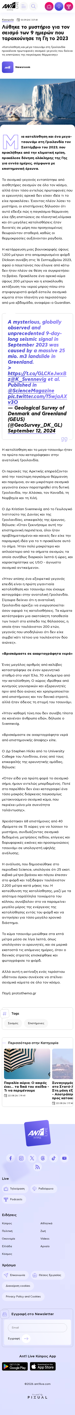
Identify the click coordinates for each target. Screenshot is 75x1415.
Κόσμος (7, 1254)
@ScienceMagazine (31, 390)
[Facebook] (10, 1158)
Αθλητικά (46, 1223)
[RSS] (37, 1167)
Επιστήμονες (36, 1023)
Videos (44, 1238)
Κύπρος (7, 1223)
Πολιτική (7, 1231)
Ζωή (43, 1231)
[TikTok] (53, 1158)
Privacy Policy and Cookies (23, 1296)
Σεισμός (13, 1023)
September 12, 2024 (32, 430)
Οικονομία (8, 1238)
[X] (32, 1158)
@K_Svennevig (28, 379)
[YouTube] (64, 1158)
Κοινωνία (8, 20)
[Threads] (42, 1158)
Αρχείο (45, 1246)
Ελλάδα (7, 1246)
